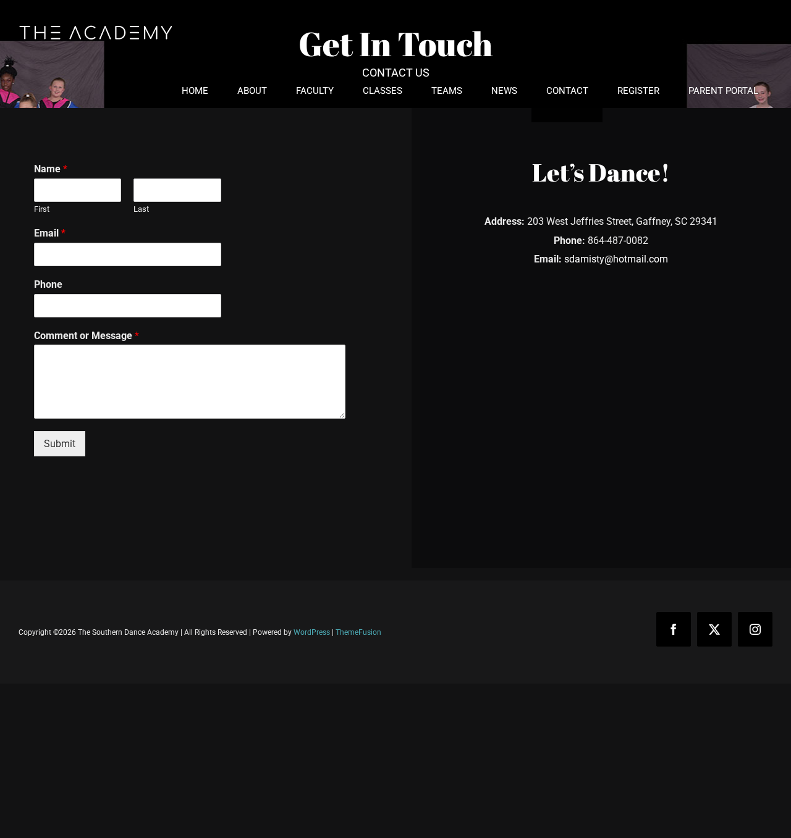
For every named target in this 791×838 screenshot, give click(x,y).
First (41, 209)
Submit (59, 444)
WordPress (312, 632)
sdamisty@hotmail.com (616, 259)
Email (50, 233)
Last (141, 209)
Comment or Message (86, 335)
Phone (48, 284)
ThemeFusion (358, 632)
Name (50, 169)
